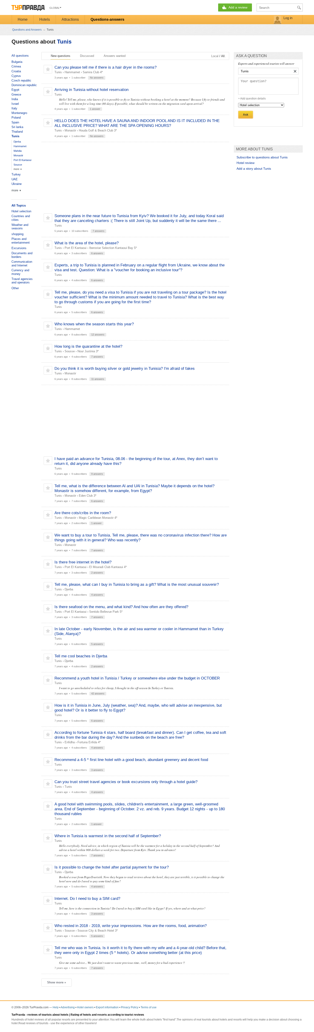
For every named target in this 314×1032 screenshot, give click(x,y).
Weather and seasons (19, 226)
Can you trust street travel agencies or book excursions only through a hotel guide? (125, 782)
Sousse (70, 351)
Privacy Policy (129, 1007)
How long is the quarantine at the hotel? (88, 346)
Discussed (87, 56)
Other (15, 288)
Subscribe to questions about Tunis (262, 157)
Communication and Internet (21, 263)
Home (23, 19)
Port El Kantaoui (75, 248)
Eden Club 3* (87, 495)
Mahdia (18, 150)
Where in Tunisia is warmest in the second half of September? (107, 836)
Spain (15, 122)
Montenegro (19, 113)
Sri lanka (17, 127)
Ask (245, 114)
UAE (14, 179)
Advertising (68, 1007)
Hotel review (245, 163)
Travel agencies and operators (22, 280)
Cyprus (16, 76)
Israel (15, 103)
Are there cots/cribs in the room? (82, 513)
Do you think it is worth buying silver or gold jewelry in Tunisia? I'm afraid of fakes (124, 368)
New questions (60, 56)
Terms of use (149, 1007)
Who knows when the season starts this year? (94, 324)
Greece (16, 94)
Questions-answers (107, 19)
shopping (17, 234)
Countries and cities (20, 218)
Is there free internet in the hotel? (82, 562)
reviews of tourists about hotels (48, 1014)
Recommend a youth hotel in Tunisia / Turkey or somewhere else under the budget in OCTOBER (137, 678)
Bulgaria (16, 62)
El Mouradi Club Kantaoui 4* (108, 567)
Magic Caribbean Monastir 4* (98, 517)
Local (214, 56)
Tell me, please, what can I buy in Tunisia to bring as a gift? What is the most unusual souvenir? (136, 584)
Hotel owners (85, 1007)
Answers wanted (115, 56)
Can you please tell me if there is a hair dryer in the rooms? (105, 67)
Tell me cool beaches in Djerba (80, 656)
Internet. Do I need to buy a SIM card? (87, 898)
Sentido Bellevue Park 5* (106, 611)
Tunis (64, 41)
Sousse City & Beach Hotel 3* (97, 930)
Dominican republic (24, 85)
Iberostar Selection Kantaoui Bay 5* (113, 248)
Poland (16, 117)
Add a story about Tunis (254, 168)
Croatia (16, 71)
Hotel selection (21, 211)
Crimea (16, 66)
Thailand (17, 131)
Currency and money (20, 272)
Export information (107, 1007)
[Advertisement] (135, 178)
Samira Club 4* (93, 72)
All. (223, 56)
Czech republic (21, 80)
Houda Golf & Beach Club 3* (98, 130)
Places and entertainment (20, 240)
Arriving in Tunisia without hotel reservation (91, 89)
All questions (20, 55)
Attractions (70, 19)
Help (56, 1007)
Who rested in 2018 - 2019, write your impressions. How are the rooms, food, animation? (130, 926)
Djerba (69, 589)
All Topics (18, 205)
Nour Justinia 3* (88, 351)
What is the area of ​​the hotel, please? (86, 243)
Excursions (18, 248)
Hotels (44, 19)
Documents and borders (21, 255)
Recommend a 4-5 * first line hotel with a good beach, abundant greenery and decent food (131, 760)
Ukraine (16, 184)
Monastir (70, 130)
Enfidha (70, 742)
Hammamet (72, 72)
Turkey (16, 174)
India (14, 99)
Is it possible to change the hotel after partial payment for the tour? (111, 867)
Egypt (15, 89)
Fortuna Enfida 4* (89, 742)
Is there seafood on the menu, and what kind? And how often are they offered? (121, 607)
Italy (14, 108)
